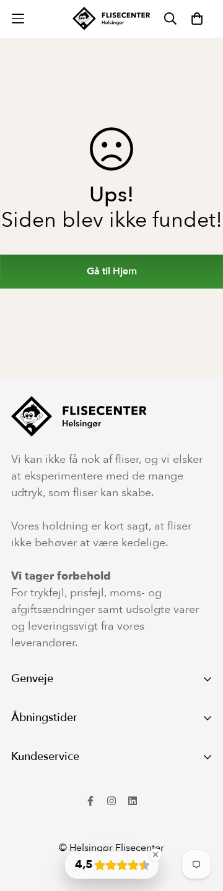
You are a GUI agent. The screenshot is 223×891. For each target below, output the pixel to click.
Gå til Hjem (112, 271)
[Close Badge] (155, 854)
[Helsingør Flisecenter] (111, 19)
